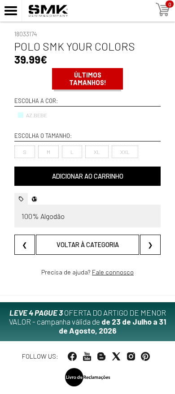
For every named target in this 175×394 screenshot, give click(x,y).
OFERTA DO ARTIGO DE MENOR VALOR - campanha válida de (87, 321)
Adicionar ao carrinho (87, 176)
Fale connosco (113, 272)
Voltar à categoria (88, 244)
